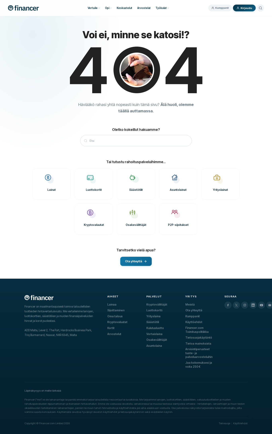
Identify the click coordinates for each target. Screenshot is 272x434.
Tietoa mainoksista (198, 343)
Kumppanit (222, 7)
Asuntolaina (154, 345)
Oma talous (115, 316)
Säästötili (152, 322)
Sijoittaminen (115, 310)
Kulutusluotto (155, 328)
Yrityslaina (153, 316)
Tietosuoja (224, 423)
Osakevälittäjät (156, 339)
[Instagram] (244, 305)
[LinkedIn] (253, 305)
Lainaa (111, 304)
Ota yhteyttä (193, 310)
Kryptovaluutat (117, 322)
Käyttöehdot (193, 322)
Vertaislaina (154, 334)
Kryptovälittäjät (156, 304)
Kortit (110, 328)
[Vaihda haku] (260, 8)
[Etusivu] (23, 8)
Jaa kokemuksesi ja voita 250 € (198, 364)
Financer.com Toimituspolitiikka (197, 329)
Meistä (190, 304)
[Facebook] (228, 305)
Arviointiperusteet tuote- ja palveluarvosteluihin (198, 353)
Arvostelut (114, 334)
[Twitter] (236, 305)
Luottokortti (154, 310)
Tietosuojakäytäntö (198, 337)
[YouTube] (261, 305)
